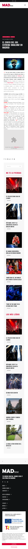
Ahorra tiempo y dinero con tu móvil (13, 418)
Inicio (3, 485)
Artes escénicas (6, 36)
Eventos (13, 36)
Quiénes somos (5, 488)
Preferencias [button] (14, 547)
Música (4, 506)
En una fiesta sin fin (12, 393)
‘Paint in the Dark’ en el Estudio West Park (13, 305)
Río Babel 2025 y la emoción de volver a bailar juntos (12, 225)
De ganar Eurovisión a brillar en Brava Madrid (13, 252)
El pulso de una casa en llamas (13, 197)
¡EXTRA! (4, 508)
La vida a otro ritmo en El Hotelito (13, 445)
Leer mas (9, 200)
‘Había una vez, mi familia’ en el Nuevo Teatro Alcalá (13, 279)
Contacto (4, 491)
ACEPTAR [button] (14, 544)
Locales (4, 503)
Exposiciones (5, 499)
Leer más (4, 541)
